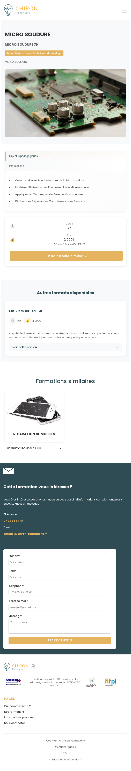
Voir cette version (65, 347)
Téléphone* (17, 586)
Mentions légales (65, 747)
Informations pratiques (19, 717)
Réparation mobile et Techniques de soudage (34, 53)
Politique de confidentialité (65, 759)
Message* (16, 616)
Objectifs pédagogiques (23, 156)
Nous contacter (14, 723)
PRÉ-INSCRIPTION (60, 640)
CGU (65, 753)
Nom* (12, 571)
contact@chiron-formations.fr (25, 534)
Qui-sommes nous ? (17, 706)
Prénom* (14, 556)
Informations (16, 165)
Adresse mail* (18, 601)
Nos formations (14, 712)
